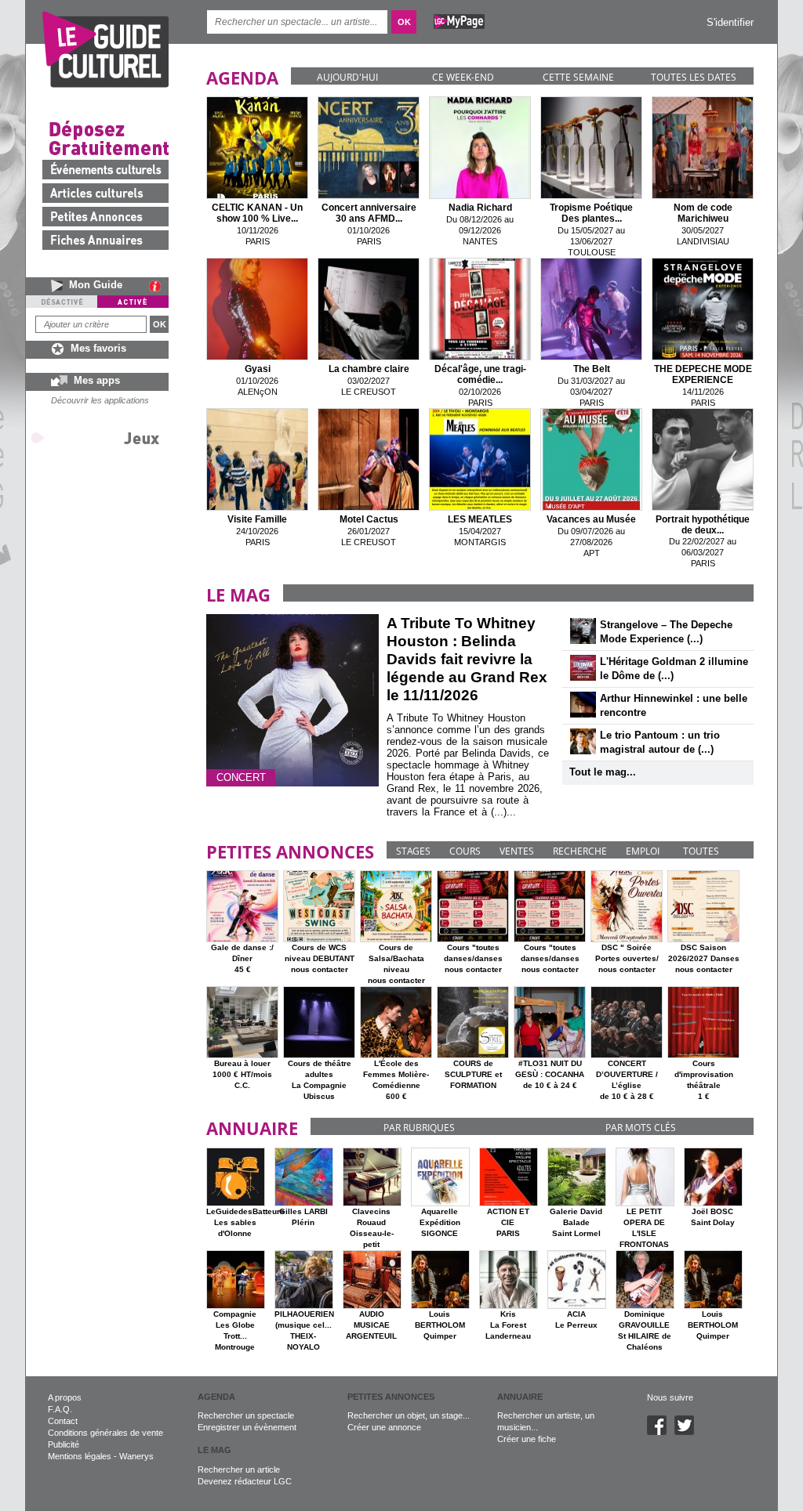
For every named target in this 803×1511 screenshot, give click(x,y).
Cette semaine (578, 77)
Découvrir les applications (100, 400)
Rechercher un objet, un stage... (408, 1415)
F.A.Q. (60, 1409)
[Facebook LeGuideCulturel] (660, 1432)
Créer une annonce (384, 1427)
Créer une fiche (526, 1439)
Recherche (580, 851)
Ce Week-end (463, 77)
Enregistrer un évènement (247, 1427)
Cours (465, 851)
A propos (65, 1397)
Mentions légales (79, 1456)
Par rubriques (419, 1127)
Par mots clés (640, 1127)
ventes (517, 851)
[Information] (159, 286)
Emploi (642, 851)
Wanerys (136, 1456)
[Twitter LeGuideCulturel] (688, 1432)
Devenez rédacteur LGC (245, 1481)
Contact (63, 1421)
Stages (413, 851)
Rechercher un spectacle (246, 1415)
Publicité (63, 1444)
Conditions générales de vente (105, 1432)
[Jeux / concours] (98, 437)
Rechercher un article (239, 1469)
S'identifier (730, 22)
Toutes (701, 851)
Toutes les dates (693, 77)
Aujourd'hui (347, 77)
